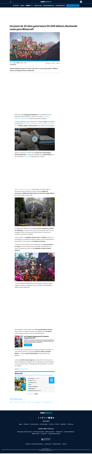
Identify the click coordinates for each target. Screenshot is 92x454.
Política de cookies (49, 431)
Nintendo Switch (49, 375)
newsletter (38, 5)
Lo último (16, 5)
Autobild (28, 444)
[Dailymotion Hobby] (49, 418)
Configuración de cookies (54, 433)
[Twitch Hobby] (42, 418)
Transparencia (59, 431)
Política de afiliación (69, 431)
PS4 (16, 375)
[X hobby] (40, 418)
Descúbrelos (28, 344)
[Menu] (11, 2)
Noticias (11, 402)
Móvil (42, 375)
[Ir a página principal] (46, 2)
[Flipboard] (51, 418)
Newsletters (63, 424)
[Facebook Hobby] (38, 418)
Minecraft (27, 156)
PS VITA (38, 375)
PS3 (24, 375)
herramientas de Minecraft (24, 189)
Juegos (22, 5)
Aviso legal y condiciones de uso (24, 431)
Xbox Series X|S (23, 402)
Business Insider (23, 369)
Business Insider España (37, 444)
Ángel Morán (13, 64)
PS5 (42, 402)
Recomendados (60, 5)
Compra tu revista (73, 5)
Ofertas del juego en (30, 393)
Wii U (32, 375)
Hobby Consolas (57, 444)
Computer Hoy (47, 444)
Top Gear (64, 444)
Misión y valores (35, 433)
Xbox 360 (28, 375)
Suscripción (44, 433)
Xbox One (20, 375)
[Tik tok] (45, 418)
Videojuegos (37, 402)
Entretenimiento (48, 5)
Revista (57, 424)
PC (35, 375)
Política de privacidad (39, 431)
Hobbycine (28, 5)
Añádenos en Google (51, 63)
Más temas (70, 424)
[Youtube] (53, 418)
